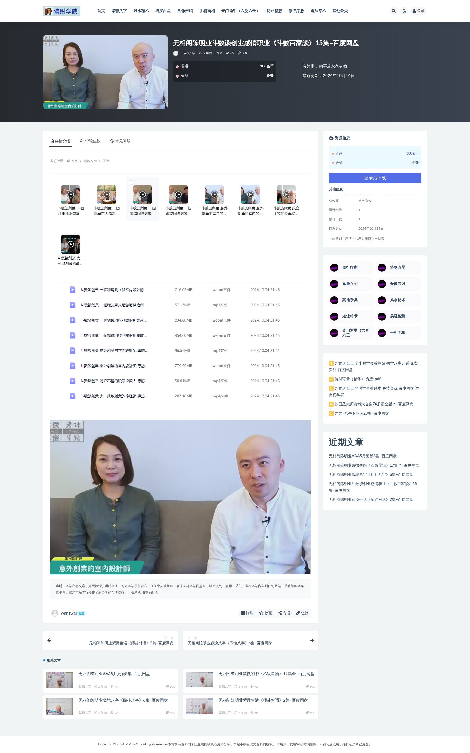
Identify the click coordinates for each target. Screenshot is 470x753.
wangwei (72, 613)
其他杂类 (340, 11)
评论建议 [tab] (93, 141)
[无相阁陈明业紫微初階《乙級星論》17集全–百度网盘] (199, 679)
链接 (304, 613)
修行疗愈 (296, 11)
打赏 (249, 613)
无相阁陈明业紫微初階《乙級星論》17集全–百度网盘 (266, 674)
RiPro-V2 (132, 744)
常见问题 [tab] (123, 141)
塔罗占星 (163, 11)
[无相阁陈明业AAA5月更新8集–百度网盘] (59, 680)
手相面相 (207, 11)
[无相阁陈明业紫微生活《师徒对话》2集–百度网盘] (199, 706)
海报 (286, 613)
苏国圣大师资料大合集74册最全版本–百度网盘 (374, 404)
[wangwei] (176, 53)
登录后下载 (375, 178)
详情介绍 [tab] (62, 141)
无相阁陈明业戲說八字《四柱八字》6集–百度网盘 (123, 700)
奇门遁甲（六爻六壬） (240, 11)
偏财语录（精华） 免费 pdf (358, 379)
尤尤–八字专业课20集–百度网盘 (362, 413)
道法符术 (318, 11)
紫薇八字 (119, 11)
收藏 (268, 613)
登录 (421, 11)
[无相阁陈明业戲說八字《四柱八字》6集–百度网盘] (59, 706)
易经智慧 (274, 11)
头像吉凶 (185, 11)
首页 (101, 11)
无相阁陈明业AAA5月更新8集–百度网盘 (114, 674)
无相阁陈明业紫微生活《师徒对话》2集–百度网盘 (263, 700)
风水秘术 (141, 11)
